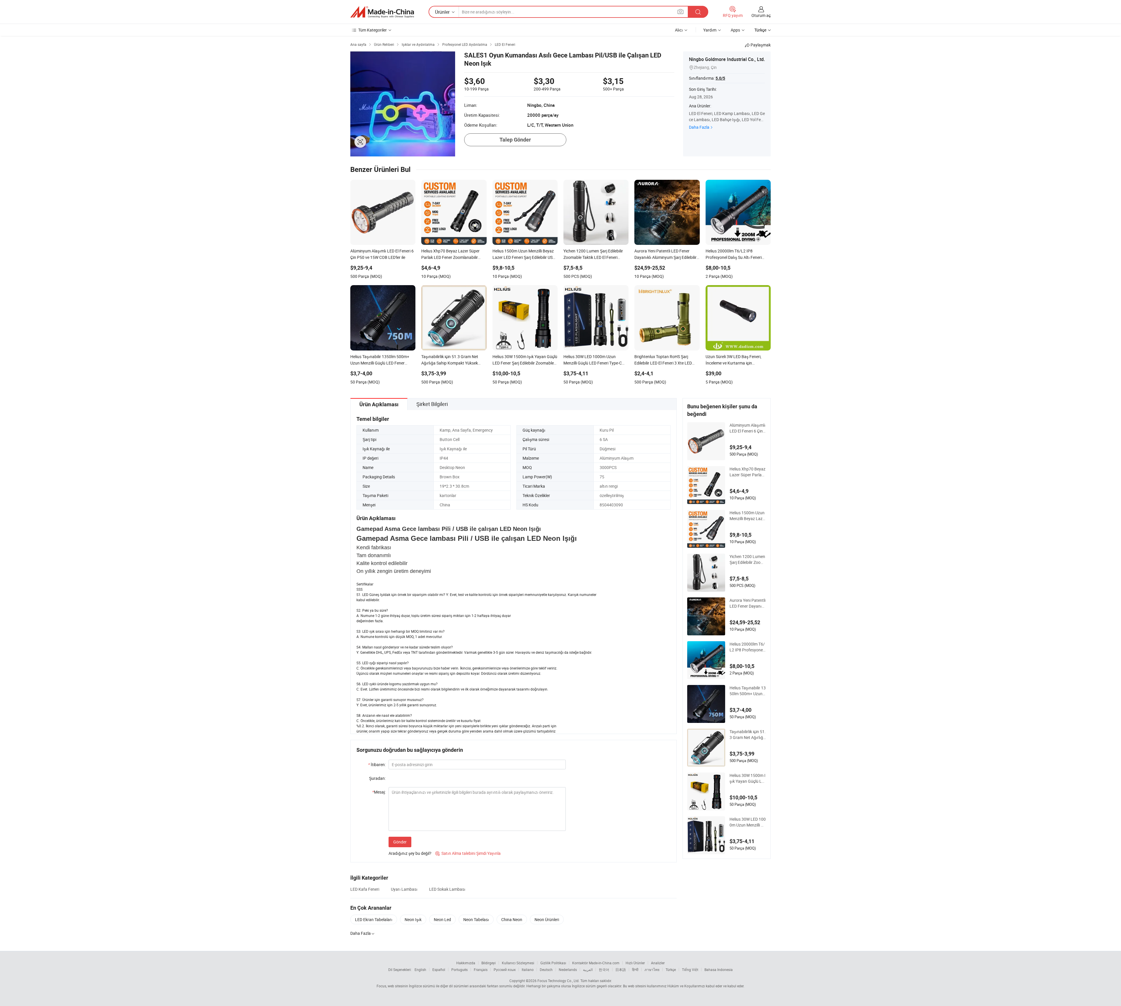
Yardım (709, 30)
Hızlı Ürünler (635, 962)
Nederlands (568, 969)
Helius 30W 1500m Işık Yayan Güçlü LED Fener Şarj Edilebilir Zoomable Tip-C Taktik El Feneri (748, 778)
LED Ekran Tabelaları (373, 919)
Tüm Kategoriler (372, 30)
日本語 (620, 969)
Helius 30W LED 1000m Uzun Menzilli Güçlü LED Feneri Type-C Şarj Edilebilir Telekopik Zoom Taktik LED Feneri (748, 822)
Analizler (658, 962)
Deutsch (546, 969)
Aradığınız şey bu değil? (410, 853)
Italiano (528, 969)
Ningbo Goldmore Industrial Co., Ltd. (727, 59)
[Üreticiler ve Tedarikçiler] (382, 12)
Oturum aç (761, 15)
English (420, 969)
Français (481, 969)
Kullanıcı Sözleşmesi (518, 962)
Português (459, 969)
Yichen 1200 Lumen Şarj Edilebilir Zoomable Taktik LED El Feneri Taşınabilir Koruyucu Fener (747, 559)
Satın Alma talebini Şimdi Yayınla (468, 853)
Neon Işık (413, 919)
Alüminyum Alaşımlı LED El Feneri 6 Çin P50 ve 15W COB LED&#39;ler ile (747, 428)
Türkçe (671, 969)
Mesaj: (379, 792)
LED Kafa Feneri (364, 889)
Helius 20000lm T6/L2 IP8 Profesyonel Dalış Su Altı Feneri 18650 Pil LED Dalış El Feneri (747, 647)
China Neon (511, 919)
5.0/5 (720, 78)
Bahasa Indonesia (718, 969)
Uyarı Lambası (404, 889)
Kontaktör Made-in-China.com (595, 962)
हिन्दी (635, 969)
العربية (588, 969)
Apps (735, 30)
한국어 (604, 969)
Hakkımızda (465, 962)
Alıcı (679, 30)
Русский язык (505, 969)
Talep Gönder (515, 140)
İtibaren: (377, 764)
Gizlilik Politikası (553, 962)
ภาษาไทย (652, 969)
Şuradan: (377, 778)
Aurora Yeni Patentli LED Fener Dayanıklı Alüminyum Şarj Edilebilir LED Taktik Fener (748, 603)
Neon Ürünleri (547, 919)
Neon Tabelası (476, 919)
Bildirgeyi (488, 962)
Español (438, 969)
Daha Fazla (699, 127)
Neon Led (442, 919)
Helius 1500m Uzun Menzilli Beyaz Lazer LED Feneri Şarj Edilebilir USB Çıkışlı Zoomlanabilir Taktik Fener (748, 516)
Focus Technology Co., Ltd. (558, 980)
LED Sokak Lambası (447, 889)
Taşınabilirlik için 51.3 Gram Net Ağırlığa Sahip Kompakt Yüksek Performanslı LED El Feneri (748, 734)
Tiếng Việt (690, 969)
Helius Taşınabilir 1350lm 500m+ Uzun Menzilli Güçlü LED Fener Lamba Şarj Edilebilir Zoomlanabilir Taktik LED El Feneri (748, 691)
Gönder (400, 842)
